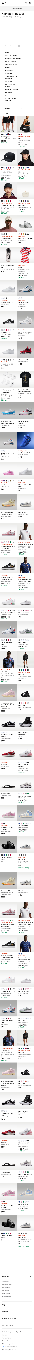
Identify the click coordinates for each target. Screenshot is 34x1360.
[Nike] (25, 124)
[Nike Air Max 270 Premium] (25, 752)
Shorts (7, 67)
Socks (7, 95)
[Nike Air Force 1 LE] (8, 349)
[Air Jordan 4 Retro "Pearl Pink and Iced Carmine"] (8, 692)
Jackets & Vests (10, 61)
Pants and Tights (11, 64)
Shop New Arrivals (17, 8)
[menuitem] (5, 1335)
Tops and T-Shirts (11, 55)
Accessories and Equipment (11, 99)
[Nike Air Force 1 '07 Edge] (25, 470)
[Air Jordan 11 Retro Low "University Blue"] (8, 410)
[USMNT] (25, 255)
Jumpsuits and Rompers (10, 85)
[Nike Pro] (25, 659)
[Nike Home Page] (5, 3)
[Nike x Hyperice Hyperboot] (25, 722)
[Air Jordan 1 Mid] (25, 813)
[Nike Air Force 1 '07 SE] (8, 600)
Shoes (7, 52)
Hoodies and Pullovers (13, 58)
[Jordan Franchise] (8, 844)
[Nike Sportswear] (8, 223)
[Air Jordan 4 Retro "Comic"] (25, 410)
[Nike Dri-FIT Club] (8, 157)
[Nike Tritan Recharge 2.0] (8, 255)
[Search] (26, 3)
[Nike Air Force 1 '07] (8, 288)
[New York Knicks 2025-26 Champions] (25, 379)
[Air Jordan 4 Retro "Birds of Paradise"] (8, 502)
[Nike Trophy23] (8, 124)
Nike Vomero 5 (25, 853)
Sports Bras (9, 70)
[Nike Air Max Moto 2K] (25, 783)
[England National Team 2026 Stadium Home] (25, 531)
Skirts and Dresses (11, 89)
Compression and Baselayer (11, 77)
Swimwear (8, 92)
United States (8, 1325)
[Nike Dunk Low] (8, 319)
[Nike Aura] (25, 190)
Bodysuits (8, 73)
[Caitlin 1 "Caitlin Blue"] (25, 440)
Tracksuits (8, 81)
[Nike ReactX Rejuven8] (25, 223)
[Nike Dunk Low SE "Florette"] (8, 813)
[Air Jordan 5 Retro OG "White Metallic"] (25, 319)
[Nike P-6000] (25, 629)
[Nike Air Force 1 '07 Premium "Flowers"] (8, 565)
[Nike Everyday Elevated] (8, 379)
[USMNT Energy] (8, 659)
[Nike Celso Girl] (8, 783)
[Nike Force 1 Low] (25, 600)
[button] (14, 108)
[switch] (18, 46)
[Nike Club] (25, 157)
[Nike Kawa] (25, 692)
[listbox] (19, 17)
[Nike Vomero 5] (25, 502)
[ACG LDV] (8, 752)
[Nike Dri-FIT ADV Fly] (8, 190)
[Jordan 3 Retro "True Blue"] (8, 440)
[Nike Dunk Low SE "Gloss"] (8, 722)
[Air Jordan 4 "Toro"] (25, 349)
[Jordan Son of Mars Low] (8, 629)
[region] (17, 90)
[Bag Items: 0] (30, 3)
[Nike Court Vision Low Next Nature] (8, 531)
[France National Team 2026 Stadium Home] (25, 565)
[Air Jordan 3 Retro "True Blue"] (25, 288)
